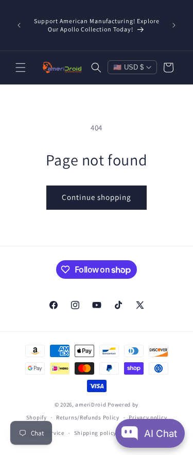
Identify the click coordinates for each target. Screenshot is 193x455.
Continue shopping (96, 197)
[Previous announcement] (19, 25)
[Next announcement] (174, 25)
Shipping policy (95, 432)
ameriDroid (90, 404)
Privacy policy (148, 417)
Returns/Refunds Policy (87, 417)
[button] (20, 67)
